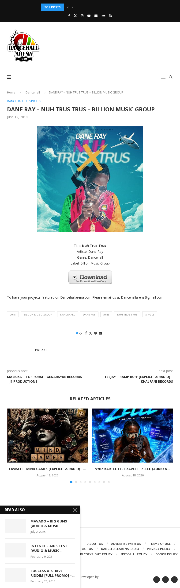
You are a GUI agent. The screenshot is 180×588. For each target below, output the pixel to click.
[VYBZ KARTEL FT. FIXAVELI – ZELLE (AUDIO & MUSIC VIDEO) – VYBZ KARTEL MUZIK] (132, 435)
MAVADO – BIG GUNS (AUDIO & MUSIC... (48, 523)
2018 (13, 314)
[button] (68, 7)
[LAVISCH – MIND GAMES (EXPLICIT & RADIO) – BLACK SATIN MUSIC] (47, 435)
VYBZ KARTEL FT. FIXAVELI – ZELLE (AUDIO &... (132, 469)
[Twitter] (75, 15)
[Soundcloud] (103, 15)
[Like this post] (80, 333)
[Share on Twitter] (90, 333)
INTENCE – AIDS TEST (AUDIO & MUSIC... (48, 548)
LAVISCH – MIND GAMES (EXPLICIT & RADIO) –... (47, 469)
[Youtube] (88, 15)
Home (11, 92)
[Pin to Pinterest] (95, 333)
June (106, 314)
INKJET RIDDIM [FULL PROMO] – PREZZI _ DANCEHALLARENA (83, 7)
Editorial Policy (133, 554)
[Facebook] (69, 15)
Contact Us (83, 549)
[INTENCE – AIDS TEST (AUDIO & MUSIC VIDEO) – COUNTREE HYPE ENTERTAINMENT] (15, 550)
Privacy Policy (159, 549)
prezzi (40, 350)
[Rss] (110, 15)
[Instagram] (82, 15)
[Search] (170, 77)
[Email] (96, 15)
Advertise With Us (126, 543)
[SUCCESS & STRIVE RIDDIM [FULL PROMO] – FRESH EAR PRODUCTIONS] (15, 575)
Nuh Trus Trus (127, 314)
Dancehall (33, 92)
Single (149, 314)
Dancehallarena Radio (120, 549)
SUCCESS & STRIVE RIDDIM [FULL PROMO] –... (52, 573)
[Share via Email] (100, 333)
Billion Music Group (38, 314)
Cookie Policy (166, 554)
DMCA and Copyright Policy (89, 554)
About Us (95, 543)
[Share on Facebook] (86, 333)
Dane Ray (89, 314)
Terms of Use (160, 543)
